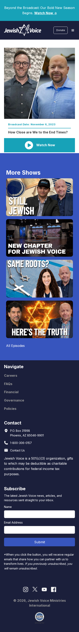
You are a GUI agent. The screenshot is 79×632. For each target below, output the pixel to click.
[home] (21, 30)
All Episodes (15, 346)
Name (8, 507)
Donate (60, 30)
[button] (72, 30)
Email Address (13, 522)
